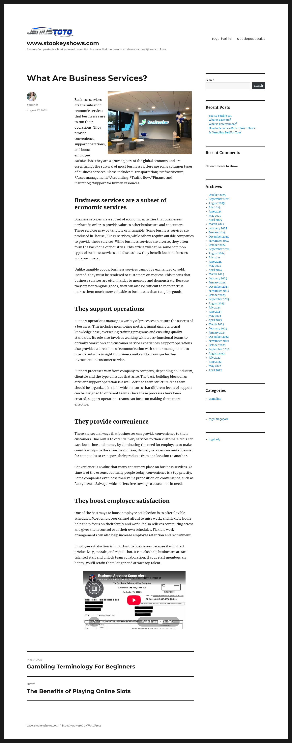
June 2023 (215, 311)
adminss (32, 104)
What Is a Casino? (220, 120)
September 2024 (219, 249)
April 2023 (215, 320)
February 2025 (218, 228)
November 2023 (219, 291)
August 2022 (217, 353)
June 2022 (215, 362)
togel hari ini (222, 39)
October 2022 (217, 345)
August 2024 (217, 253)
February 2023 (218, 328)
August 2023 (216, 303)
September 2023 (219, 299)
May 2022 (215, 366)
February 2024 (218, 278)
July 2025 (214, 207)
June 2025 (215, 211)
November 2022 (219, 341)
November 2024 (219, 240)
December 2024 (219, 236)
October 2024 (217, 245)
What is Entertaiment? (223, 124)
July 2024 (214, 257)
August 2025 (217, 203)
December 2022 (219, 337)
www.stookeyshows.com (63, 43)
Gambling (215, 399)
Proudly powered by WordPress (81, 725)
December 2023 (218, 286)
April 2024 (215, 270)
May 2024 (215, 266)
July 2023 (214, 307)
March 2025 (216, 224)
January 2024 (217, 282)
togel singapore (218, 419)
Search (210, 80)
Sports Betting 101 (220, 115)
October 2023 (217, 295)
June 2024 (215, 261)
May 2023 (215, 316)
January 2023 (217, 332)
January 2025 (217, 232)
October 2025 (217, 195)
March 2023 (216, 324)
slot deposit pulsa (251, 39)
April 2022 (215, 370)
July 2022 (214, 357)
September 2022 (219, 349)
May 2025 (215, 215)
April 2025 (215, 220)
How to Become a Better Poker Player (232, 128)
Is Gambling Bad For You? (225, 132)
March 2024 (216, 274)
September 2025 (219, 199)
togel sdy (214, 439)
